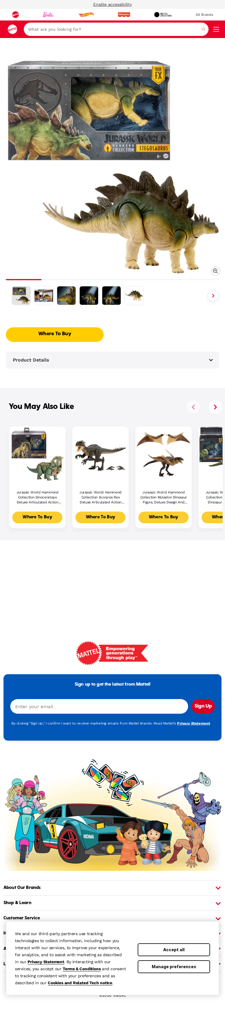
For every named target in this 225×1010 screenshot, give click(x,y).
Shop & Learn (17, 903)
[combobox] (116, 29)
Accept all (174, 949)
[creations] (163, 14)
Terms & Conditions (81, 968)
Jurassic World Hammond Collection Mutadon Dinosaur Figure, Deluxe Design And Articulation (163, 497)
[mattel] (15, 14)
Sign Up (203, 706)
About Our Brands (22, 888)
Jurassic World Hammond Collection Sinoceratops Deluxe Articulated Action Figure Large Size (37, 497)
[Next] (213, 296)
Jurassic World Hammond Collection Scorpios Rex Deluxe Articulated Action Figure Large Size (100, 497)
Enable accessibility (112, 4)
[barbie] (48, 14)
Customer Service (22, 918)
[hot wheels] (86, 14)
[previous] (193, 407)
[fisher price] (123, 14)
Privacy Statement (46, 961)
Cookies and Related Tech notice (80, 982)
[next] (215, 407)
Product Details (31, 360)
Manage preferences (174, 966)
